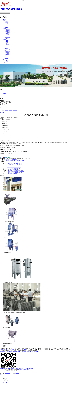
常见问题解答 (7, 49)
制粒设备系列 (7, 30)
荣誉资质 (6, 22)
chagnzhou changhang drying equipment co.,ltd (11, 10)
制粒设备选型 (7, 53)
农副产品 (6, 42)
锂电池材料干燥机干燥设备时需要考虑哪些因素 (16, 171)
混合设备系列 (7, 31)
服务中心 (4, 55)
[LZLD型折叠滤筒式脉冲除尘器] (12, 220)
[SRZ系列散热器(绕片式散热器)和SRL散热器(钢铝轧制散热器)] (21, 311)
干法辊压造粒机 (3, 351)
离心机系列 (7, 38)
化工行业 (6, 40)
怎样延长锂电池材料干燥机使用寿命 (10, 159)
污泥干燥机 (24, 349)
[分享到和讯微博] (3, 157)
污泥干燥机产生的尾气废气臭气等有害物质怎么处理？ (14, 160)
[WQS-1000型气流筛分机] (12, 326)
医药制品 (6, 43)
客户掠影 (6, 27)
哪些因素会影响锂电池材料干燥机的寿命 (15, 164)
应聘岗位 (6, 61)
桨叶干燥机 (12, 349)
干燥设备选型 (7, 51)
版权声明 (27, 369)
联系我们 (10, 0)
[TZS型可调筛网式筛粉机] (12, 342)
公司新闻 (6, 47)
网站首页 (4, 19)
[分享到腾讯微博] (6, 157)
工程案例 (4, 39)
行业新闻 (6, 48)
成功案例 (12, 368)
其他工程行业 (7, 44)
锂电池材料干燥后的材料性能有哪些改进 (15, 170)
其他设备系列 (7, 37)
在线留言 (6, 0)
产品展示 (4, 28)
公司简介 (6, 21)
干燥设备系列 (7, 29)
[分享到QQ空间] (4, 157)
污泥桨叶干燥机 (10, 351)
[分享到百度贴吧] (2, 157)
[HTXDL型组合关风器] (9, 205)
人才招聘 (4, 59)
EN (12, 0)
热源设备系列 (7, 34)
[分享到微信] (8, 157)
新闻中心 (10, 110)
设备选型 (4, 50)
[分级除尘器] (12, 236)
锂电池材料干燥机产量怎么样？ (13, 169)
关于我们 (4, 20)
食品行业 (6, 41)
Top (1, 374)
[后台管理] (17, 373)
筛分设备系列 (7, 33)
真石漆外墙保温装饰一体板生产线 (27, 351)
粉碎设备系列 (7, 32)
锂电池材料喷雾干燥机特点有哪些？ (14, 168)
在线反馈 (6, 58)
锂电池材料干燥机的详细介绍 (13, 173)
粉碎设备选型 (7, 54)
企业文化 (6, 23)
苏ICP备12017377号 (21, 369)
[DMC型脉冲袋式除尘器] (12, 251)
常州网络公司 (7, 373)
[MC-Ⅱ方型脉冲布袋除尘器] (21, 281)
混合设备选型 (7, 52)
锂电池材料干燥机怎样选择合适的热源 (14, 163)
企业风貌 (6, 24)
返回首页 (2, 0)
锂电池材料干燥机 (3, 349)
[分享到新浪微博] (5, 157)
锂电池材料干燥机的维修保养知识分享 (14, 172)
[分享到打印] (9, 157)
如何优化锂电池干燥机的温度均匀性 (14, 167)
